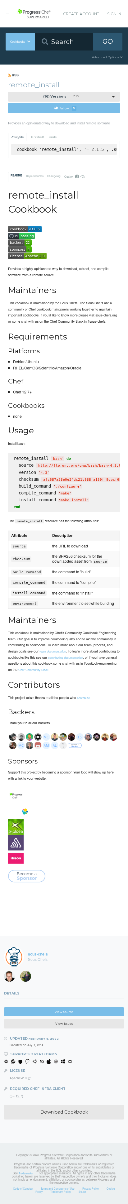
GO (108, 41)
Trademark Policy (60, 1191)
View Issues (64, 1023)
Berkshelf (37, 137)
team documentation (52, 651)
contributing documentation (65, 657)
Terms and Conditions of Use (58, 1188)
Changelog (54, 176)
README (16, 175)
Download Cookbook (64, 1112)
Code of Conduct (23, 1188)
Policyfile (17, 137)
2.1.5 (61, 96)
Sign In (114, 14)
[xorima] (27, 977)
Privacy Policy (90, 1188)
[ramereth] (11, 977)
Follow (67, 108)
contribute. (84, 698)
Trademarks (26, 1173)
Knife (53, 137)
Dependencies (34, 176)
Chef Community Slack (33, 669)
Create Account (81, 14)
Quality (74, 176)
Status (82, 1191)
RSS (15, 75)
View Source (64, 1012)
